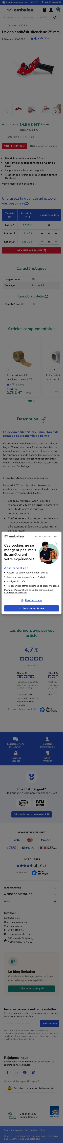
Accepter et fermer (33, 608)
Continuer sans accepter (45, 536)
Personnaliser (33, 600)
